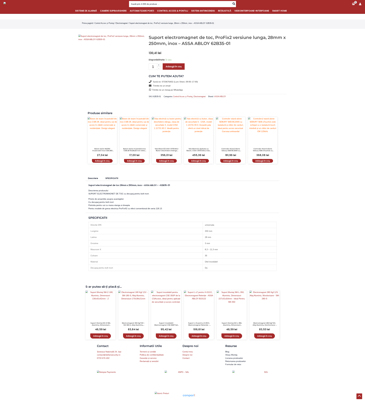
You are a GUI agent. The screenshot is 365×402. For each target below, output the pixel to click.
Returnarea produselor (235, 361)
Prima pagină (87, 23)
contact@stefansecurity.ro (108, 355)
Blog (227, 352)
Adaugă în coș (174, 66)
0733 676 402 (103, 358)
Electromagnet (122, 23)
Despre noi (187, 355)
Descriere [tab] (93, 178)
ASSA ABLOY (220, 97)
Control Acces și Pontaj (104, 23)
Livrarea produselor (234, 358)
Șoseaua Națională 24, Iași (109, 352)
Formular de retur (233, 364)
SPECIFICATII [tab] (111, 178)
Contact (185, 358)
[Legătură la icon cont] (360, 4)
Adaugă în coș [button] (102, 160)
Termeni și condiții (148, 352)
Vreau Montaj (231, 355)
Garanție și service (148, 358)
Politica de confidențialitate (152, 355)
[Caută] (234, 4)
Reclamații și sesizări (149, 361)
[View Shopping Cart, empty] (353, 3)
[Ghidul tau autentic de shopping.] (188, 395)
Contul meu (187, 352)
